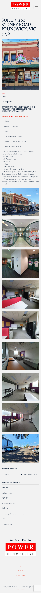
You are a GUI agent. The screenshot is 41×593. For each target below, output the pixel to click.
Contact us (20, 580)
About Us (20, 570)
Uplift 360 (20, 589)
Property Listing (20, 575)
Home (20, 566)
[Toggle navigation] (36, 7)
